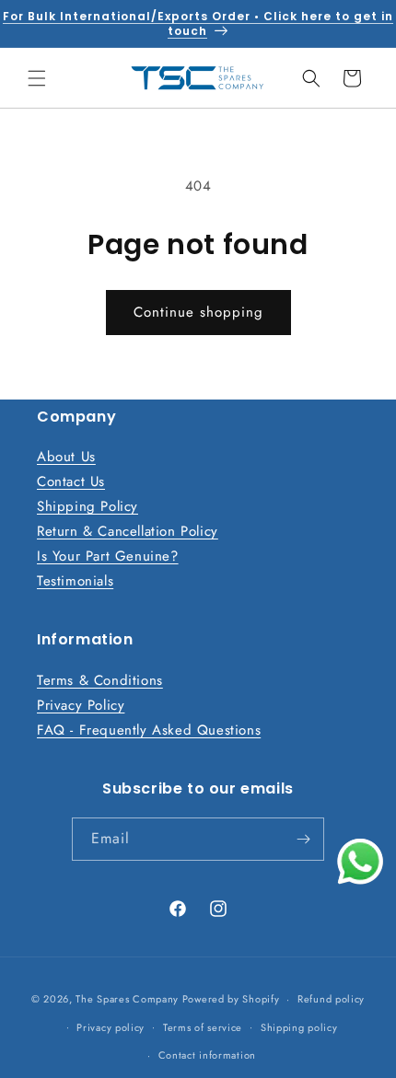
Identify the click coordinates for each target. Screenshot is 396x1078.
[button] (37, 78)
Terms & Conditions (100, 680)
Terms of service (202, 1027)
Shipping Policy (87, 506)
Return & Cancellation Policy (127, 531)
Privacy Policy (80, 705)
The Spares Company (127, 998)
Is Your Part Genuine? (108, 556)
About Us (66, 456)
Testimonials (75, 581)
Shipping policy (299, 1027)
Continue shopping (198, 312)
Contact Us (71, 481)
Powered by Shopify (231, 998)
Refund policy (331, 998)
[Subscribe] (303, 839)
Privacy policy (110, 1027)
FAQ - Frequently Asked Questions (149, 730)
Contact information (207, 1055)
